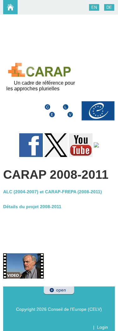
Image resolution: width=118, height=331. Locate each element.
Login (102, 327)
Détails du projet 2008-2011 (32, 206)
